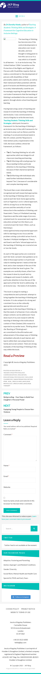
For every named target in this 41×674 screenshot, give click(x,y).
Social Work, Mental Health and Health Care (20, 574)
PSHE (5, 381)
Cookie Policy (12, 609)
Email (6, 476)
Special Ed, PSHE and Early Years (16, 578)
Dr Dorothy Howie (13, 24)
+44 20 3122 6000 (20, 640)
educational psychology (14, 377)
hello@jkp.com (20, 642)
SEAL (10, 381)
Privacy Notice (28, 609)
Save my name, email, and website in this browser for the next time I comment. (19, 502)
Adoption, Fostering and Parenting (17, 560)
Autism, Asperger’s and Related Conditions (20, 565)
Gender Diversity (10, 569)
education (22, 375)
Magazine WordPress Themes (15, 668)
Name (6, 465)
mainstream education (23, 379)
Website (7, 487)
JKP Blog (28, 666)
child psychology (17, 373)
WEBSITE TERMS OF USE (20, 612)
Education (16, 370)
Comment (8, 434)
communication (10, 375)
